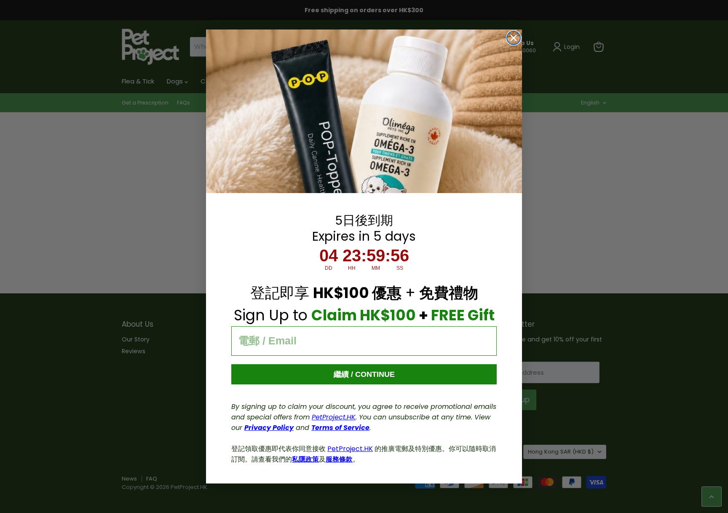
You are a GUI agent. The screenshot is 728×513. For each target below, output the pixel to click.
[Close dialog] (513, 38)
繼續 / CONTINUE (364, 374)
